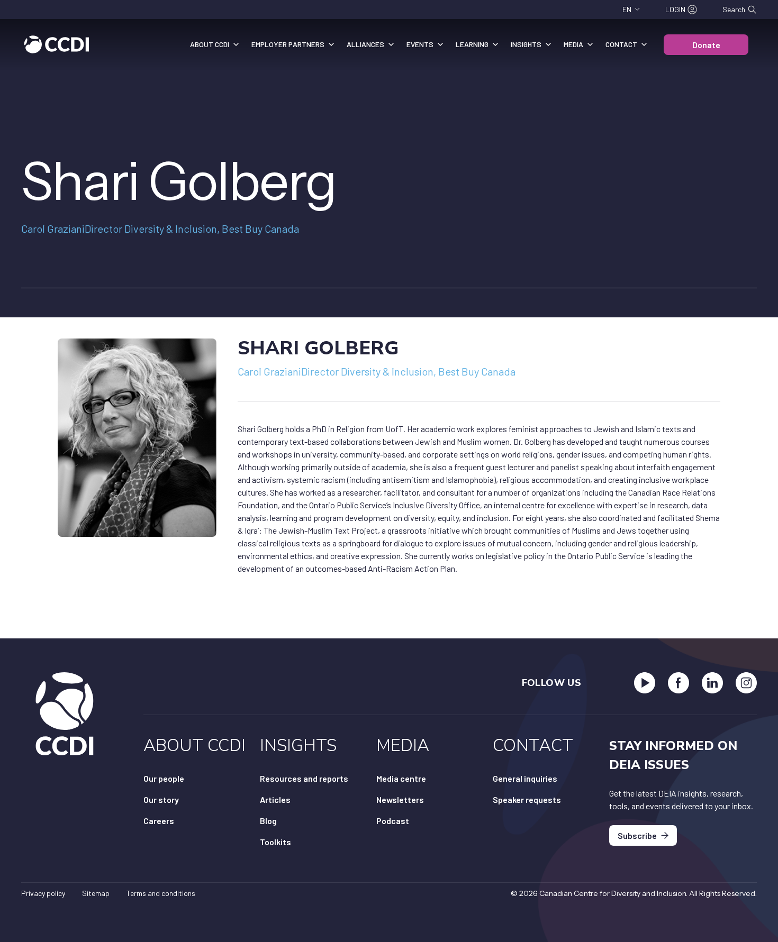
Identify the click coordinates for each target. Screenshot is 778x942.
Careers (158, 821)
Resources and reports (304, 778)
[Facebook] (678, 682)
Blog (268, 821)
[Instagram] (746, 682)
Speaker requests (527, 799)
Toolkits (275, 842)
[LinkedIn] (712, 682)
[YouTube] (644, 682)
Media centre (401, 778)
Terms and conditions (160, 893)
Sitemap (96, 893)
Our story (161, 799)
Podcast (392, 821)
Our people (163, 778)
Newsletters (400, 799)
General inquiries (525, 778)
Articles (275, 799)
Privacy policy (43, 893)
